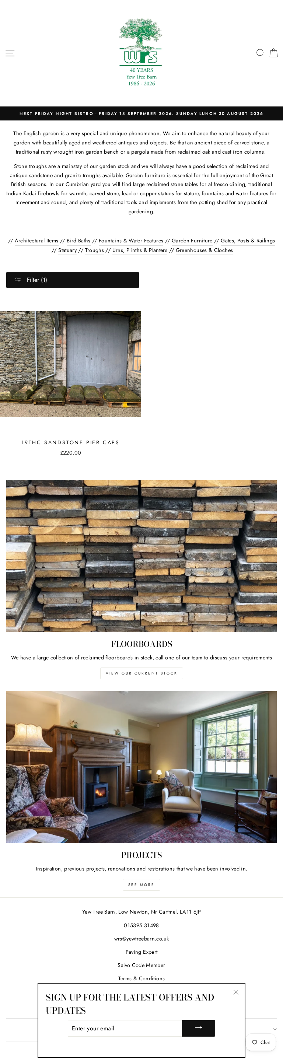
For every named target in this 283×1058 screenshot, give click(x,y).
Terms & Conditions (141, 978)
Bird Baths (79, 240)
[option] (141, 113)
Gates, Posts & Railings (248, 240)
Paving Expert (142, 952)
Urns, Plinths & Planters (140, 250)
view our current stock (142, 673)
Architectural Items (37, 240)
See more (141, 884)
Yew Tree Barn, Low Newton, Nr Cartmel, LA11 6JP (141, 911)
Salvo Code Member (141, 965)
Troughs (94, 250)
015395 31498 (141, 925)
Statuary (67, 250)
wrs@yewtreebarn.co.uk (141, 938)
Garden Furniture (192, 240)
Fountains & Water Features (131, 240)
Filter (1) (36, 280)
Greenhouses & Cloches (204, 250)
